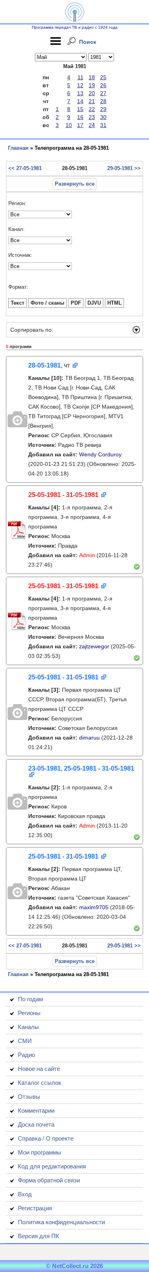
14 (80, 101)
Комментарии (36, 1110)
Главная (18, 148)
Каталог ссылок (39, 1082)
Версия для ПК (38, 1236)
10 (69, 125)
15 (80, 109)
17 (80, 125)
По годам (30, 999)
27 (103, 93)
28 (103, 101)
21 (92, 101)
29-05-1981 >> (124, 168)
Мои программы (39, 1152)
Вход (25, 1194)
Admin (87, 555)
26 (103, 85)
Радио (26, 1054)
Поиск (87, 42)
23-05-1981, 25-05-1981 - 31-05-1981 (81, 768)
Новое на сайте (39, 1068)
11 (80, 77)
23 (92, 117)
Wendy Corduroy (100, 454)
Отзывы (29, 1096)
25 (103, 77)
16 (80, 117)
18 (92, 77)
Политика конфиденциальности (61, 1222)
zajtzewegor (94, 646)
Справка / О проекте (46, 1138)
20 (92, 93)
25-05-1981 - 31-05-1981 (63, 494)
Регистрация (35, 1208)
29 (103, 109)
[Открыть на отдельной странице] (74, 366)
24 (92, 125)
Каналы (28, 1026)
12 (80, 85)
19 (92, 85)
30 (103, 117)
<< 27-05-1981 (25, 168)
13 (80, 93)
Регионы (29, 1013)
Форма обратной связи (49, 1180)
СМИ (25, 1040)
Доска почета (36, 1124)
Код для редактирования (52, 1166)
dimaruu (89, 737)
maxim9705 (93, 907)
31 (103, 125)
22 (92, 109)
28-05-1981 (44, 365)
